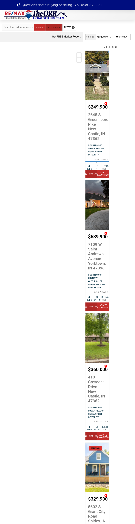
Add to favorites (103, 173)
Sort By (90, 37)
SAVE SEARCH (53, 27)
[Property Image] (97, 75)
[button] (130, 15)
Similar (92, 174)
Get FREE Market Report (66, 36)
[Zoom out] (79, 59)
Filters (69, 27)
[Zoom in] (79, 55)
